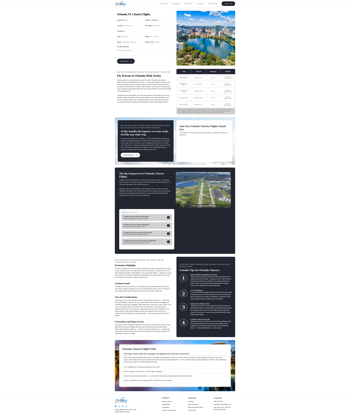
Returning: (148, 25)
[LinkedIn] (123, 406)
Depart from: (121, 20)
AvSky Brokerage (193, 404)
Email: (119, 42)
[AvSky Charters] (120, 3)
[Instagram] (126, 406)
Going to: (148, 20)
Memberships (188, 3)
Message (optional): (123, 46)
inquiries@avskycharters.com (222, 404)
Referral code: (149, 42)
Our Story (191, 401)
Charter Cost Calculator (169, 410)
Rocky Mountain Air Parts (195, 407)
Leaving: (119, 25)
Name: (119, 36)
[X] (119, 406)
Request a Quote (167, 401)
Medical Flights (212, 3)
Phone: (147, 36)
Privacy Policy (192, 410)
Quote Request (176, 3)
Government (200, 3)
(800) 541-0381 (218, 401)
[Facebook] (115, 406)
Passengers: (120, 31)
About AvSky (163, 3)
